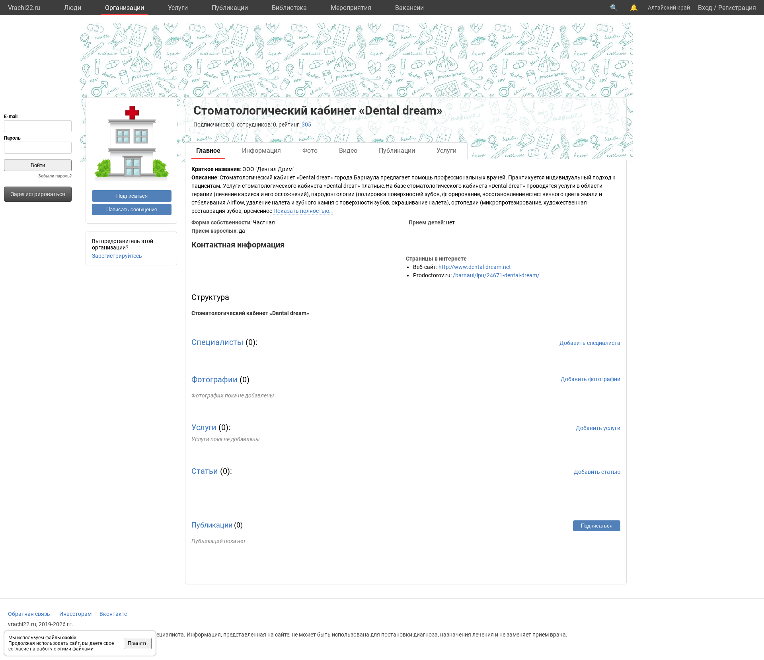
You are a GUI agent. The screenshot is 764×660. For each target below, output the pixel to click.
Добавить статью (597, 472)
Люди (72, 8)
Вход (705, 8)
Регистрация (737, 8)
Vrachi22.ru (24, 8)
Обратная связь (29, 614)
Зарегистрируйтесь (117, 256)
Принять (138, 643)
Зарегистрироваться (38, 194)
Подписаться (132, 196)
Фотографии (214, 379)
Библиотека (289, 8)
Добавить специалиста (589, 343)
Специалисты (217, 342)
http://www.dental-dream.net (475, 267)
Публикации (230, 8)
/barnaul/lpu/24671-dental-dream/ (496, 275)
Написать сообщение (131, 209)
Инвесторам (75, 614)
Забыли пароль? (55, 176)
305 (306, 124)
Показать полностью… (303, 211)
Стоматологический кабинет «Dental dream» (250, 313)
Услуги (178, 8)
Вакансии (409, 8)
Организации (124, 8)
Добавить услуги (598, 428)
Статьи (204, 471)
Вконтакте (113, 614)
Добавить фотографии (590, 379)
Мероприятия (351, 8)
